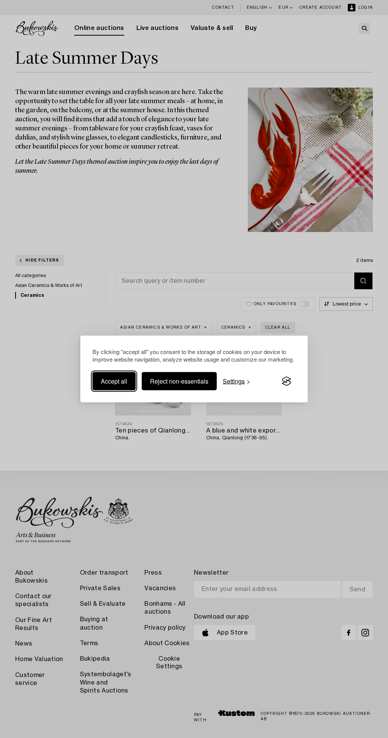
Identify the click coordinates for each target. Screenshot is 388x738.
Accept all (114, 381)
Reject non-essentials (179, 381)
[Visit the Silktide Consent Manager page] (286, 381)
